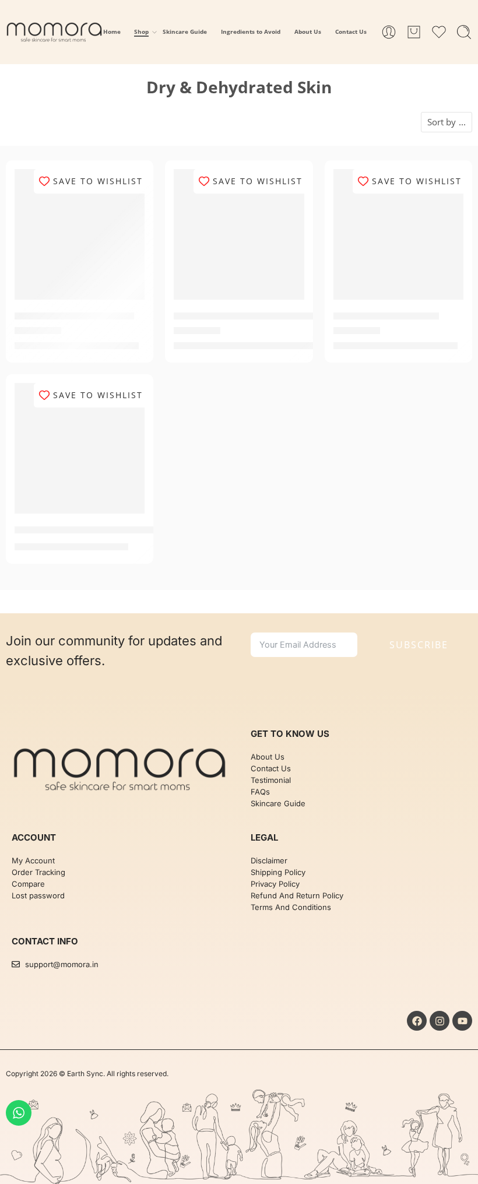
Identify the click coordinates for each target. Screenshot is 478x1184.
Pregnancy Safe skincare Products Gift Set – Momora (143, 530)
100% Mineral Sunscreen (74, 316)
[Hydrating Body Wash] (398, 234)
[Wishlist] (127, 185)
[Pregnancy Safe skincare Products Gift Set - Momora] (80, 448)
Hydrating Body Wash (386, 316)
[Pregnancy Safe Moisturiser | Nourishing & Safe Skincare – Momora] (239, 234)
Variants (202, 181)
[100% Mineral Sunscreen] (80, 234)
